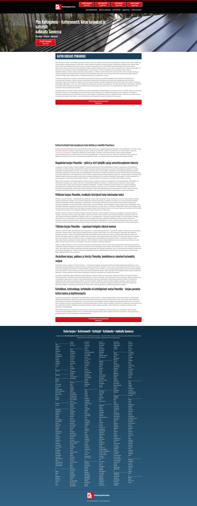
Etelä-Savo (58, 392)
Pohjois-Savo (102, 453)
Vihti (129, 436)
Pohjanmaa (102, 447)
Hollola (57, 448)
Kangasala (72, 392)
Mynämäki (102, 349)
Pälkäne (116, 347)
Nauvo (101, 370)
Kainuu (72, 386)
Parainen (101, 410)
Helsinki (57, 442)
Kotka (85, 349)
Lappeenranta (88, 403)
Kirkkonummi (73, 462)
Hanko (57, 423)
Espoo (57, 387)
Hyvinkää (57, 457)
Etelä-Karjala (58, 389)
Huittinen (57, 452)
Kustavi (86, 369)
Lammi (86, 397)
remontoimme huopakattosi (63, 152)
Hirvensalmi (58, 447)
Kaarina (72, 382)
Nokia (100, 373)
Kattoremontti (91, 10)
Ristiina (115, 378)
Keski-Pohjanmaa (74, 442)
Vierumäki (130, 435)
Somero (116, 445)
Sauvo (115, 411)
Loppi (85, 442)
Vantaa (130, 413)
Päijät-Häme (117, 345)
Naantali (101, 361)
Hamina (57, 418)
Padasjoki (101, 405)
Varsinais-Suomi (132, 418)
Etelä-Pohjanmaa (59, 391)
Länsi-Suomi (87, 458)
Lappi (85, 405)
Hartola (57, 426)
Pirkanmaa (102, 442)
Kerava (72, 438)
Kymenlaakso (88, 377)
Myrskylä (101, 350)
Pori (100, 459)
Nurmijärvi (101, 383)
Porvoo (101, 463)
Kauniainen (73, 425)
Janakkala (72, 353)
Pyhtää (101, 476)
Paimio (101, 407)
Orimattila (101, 392)
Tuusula (130, 371)
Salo (115, 401)
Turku (129, 362)
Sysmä (115, 464)
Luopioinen (87, 449)
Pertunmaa (102, 427)
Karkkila (72, 413)
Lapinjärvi (86, 398)
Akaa (56, 344)
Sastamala (116, 408)
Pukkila (101, 468)
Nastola (101, 368)
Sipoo (115, 433)
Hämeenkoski (59, 462)
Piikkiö (100, 441)
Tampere (116, 481)
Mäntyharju (102, 357)
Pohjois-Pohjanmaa (104, 451)
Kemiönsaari (73, 435)
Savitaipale (116, 413)
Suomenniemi (117, 458)
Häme (57, 460)
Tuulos (130, 367)
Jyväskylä (72, 371)
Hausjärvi (57, 436)
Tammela (116, 478)
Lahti (85, 390)
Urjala (129, 383)
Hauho (57, 435)
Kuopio (86, 360)
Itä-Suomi (72, 345)
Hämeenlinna (58, 465)
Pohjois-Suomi (103, 454)
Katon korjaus (105, 10)
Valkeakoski (131, 404)
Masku (86, 469)
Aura (56, 366)
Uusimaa (130, 395)
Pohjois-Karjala (103, 449)
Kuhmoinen (87, 359)
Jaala (71, 349)
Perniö (101, 424)
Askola (57, 365)
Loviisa (86, 444)
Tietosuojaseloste (105, 501)
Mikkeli (86, 480)
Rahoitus (126, 10)
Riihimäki (116, 373)
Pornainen (102, 461)
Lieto (85, 427)
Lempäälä (87, 420)
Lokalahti (86, 441)
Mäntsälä (101, 352)
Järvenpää (72, 378)
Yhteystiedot (136, 10)
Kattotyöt (117, 10)
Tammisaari (117, 480)
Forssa (57, 405)
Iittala (56, 473)
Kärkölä (86, 382)
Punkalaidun (102, 471)
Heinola (57, 438)
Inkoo (56, 485)
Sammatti (116, 406)
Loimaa (86, 437)
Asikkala (57, 361)
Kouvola (86, 350)
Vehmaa (130, 421)
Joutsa (72, 360)
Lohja (85, 434)
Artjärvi (57, 360)
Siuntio (115, 436)
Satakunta (116, 409)
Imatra (57, 481)
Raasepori (116, 354)
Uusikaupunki (131, 393)
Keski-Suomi (73, 443)
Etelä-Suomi (58, 394)
